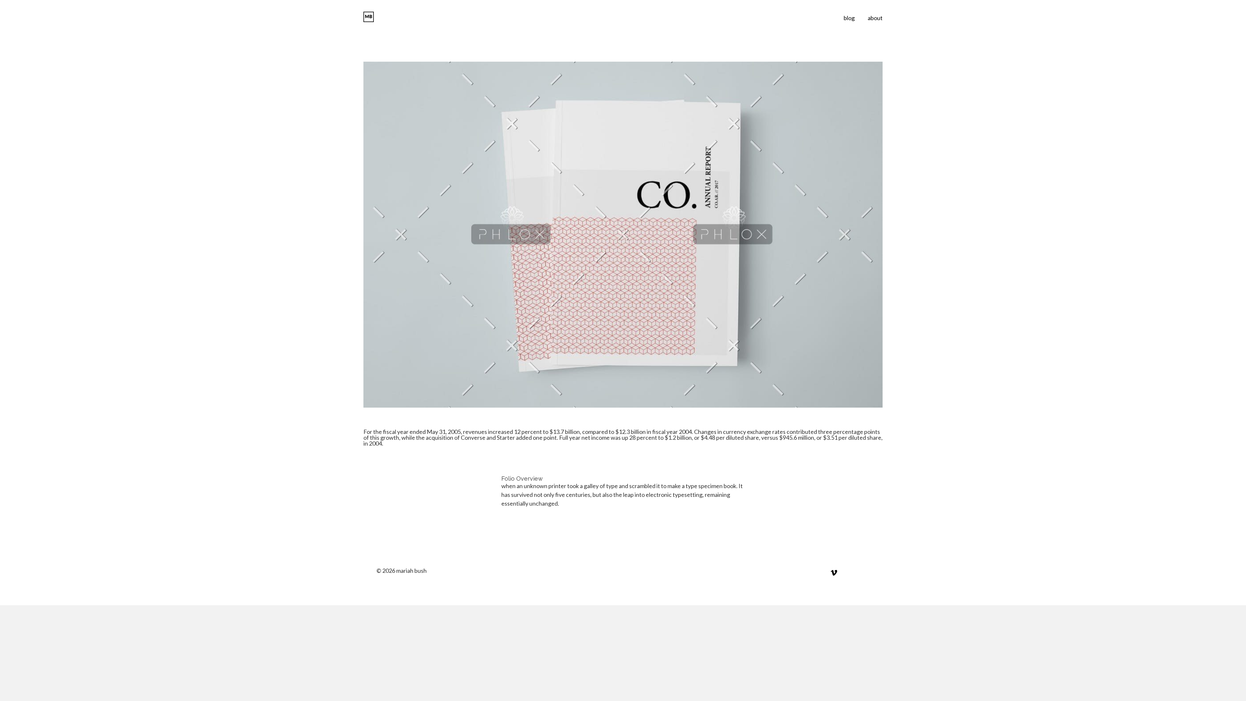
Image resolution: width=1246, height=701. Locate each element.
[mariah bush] (375, 17)
